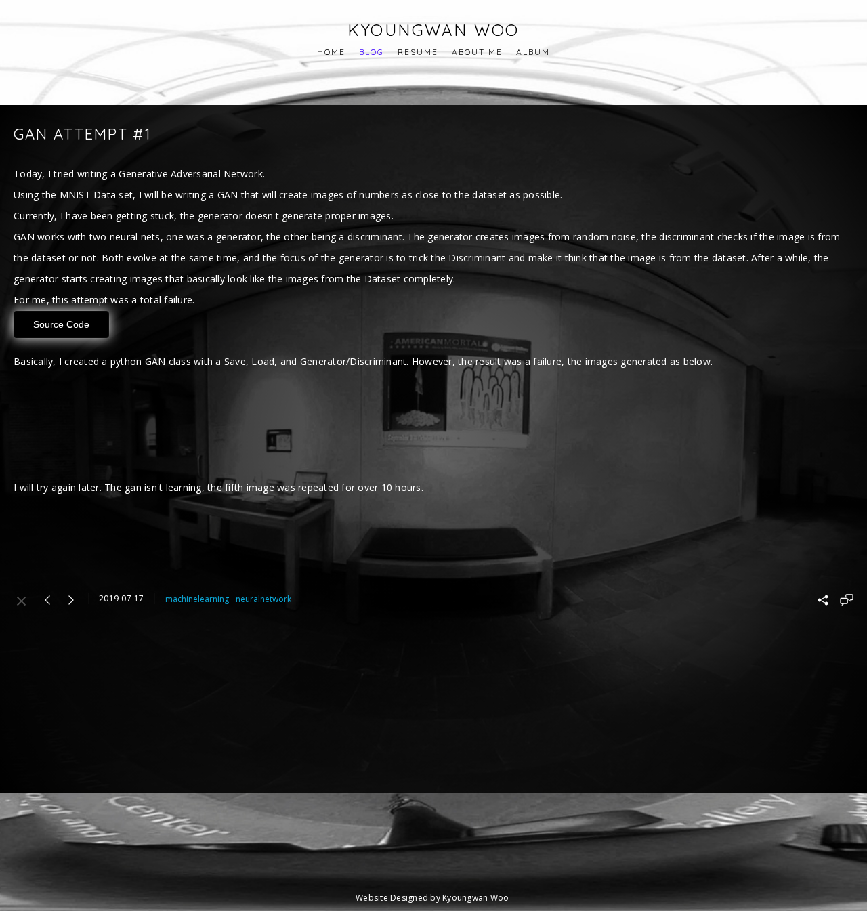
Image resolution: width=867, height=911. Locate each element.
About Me (477, 52)
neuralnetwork (263, 599)
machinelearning (197, 599)
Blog (371, 52)
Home (331, 52)
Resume (418, 52)
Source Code (61, 324)
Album (533, 52)
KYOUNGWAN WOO (433, 30)
